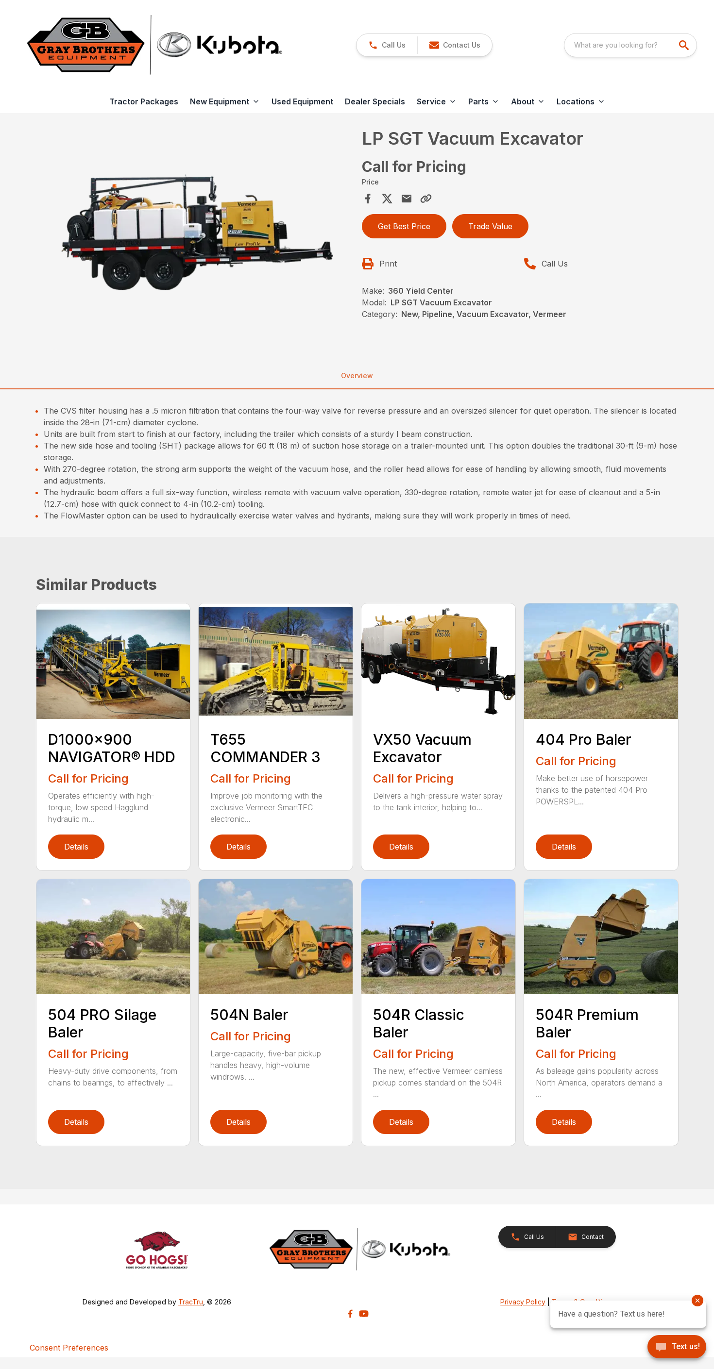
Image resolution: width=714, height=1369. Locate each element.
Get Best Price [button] (404, 226)
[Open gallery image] (196, 233)
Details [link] (76, 846)
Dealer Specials (375, 101)
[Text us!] (677, 1347)
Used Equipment (302, 101)
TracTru (190, 1302)
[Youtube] (364, 1313)
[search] (685, 45)
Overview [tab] (357, 375)
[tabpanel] (196, 234)
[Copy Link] (426, 198)
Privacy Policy (522, 1302)
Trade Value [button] (490, 226)
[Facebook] (350, 1313)
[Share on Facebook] (368, 198)
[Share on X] (387, 198)
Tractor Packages (143, 101)
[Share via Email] (406, 198)
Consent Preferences (69, 1347)
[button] (387, 45)
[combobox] (630, 45)
